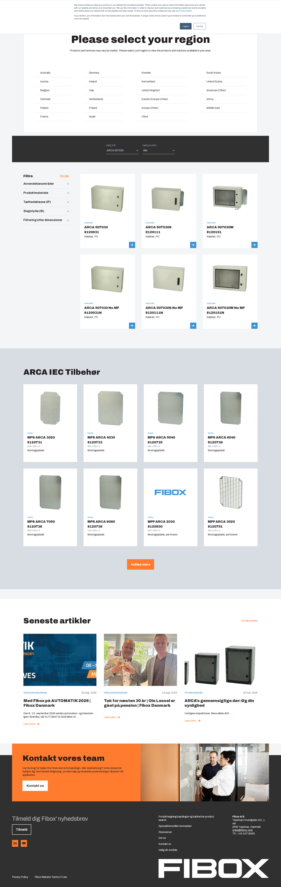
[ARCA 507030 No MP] (107, 292)
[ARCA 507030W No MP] (230, 292)
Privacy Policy (20, 877)
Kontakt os (35, 786)
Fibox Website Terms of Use (51, 877)
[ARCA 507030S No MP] (169, 292)
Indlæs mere (140, 564)
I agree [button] (186, 26)
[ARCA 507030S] (169, 211)
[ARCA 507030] (107, 211)
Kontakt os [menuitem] (165, 844)
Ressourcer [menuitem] (165, 832)
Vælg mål (110, 145)
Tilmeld (21, 829)
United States (214, 81)
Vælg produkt (149, 145)
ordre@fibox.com (242, 830)
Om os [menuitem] (162, 838)
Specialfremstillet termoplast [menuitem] (175, 826)
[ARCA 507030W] (230, 211)
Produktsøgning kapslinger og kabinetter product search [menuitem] (186, 818)
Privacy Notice (185, 10)
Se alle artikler (250, 620)
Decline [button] (199, 26)
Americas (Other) (216, 90)
